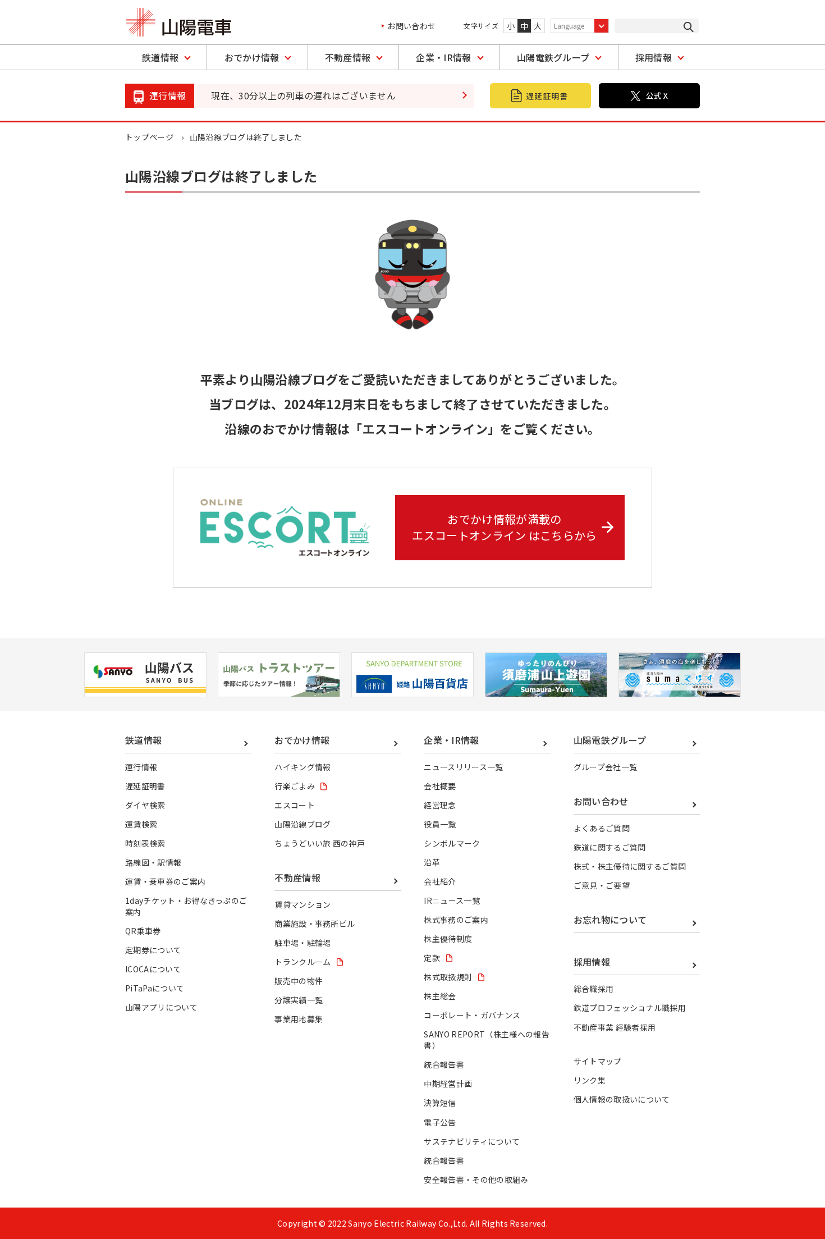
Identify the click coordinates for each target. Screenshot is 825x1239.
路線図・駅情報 (153, 862)
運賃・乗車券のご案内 (165, 881)
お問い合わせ (411, 25)
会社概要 (440, 786)
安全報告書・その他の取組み (476, 1179)
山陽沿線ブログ (302, 824)
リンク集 (590, 1080)
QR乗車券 (143, 930)
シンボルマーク (452, 843)
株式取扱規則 (448, 976)
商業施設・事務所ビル (314, 923)
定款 (432, 957)
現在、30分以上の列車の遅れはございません (303, 95)
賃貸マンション (302, 904)
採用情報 (653, 57)
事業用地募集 (298, 1019)
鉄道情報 (160, 57)
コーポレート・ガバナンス (472, 1015)
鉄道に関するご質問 (610, 847)
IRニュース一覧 (452, 900)
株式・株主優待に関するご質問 (630, 866)
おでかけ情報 (251, 57)
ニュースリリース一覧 (463, 766)
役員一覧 (440, 824)
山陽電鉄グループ (553, 57)
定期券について (153, 949)
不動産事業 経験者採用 (615, 1027)
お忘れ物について (610, 919)
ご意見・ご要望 (602, 885)
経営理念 (440, 805)
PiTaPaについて (154, 988)
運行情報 (141, 766)
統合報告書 (444, 1064)
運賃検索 (141, 824)
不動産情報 (348, 57)
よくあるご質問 (602, 828)
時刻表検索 (145, 843)
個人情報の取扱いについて (622, 1099)
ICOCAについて (153, 969)
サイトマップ (598, 1061)
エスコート (294, 805)
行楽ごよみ (294, 786)
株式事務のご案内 (456, 919)
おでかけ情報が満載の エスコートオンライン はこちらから (504, 527)
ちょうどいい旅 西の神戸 (319, 843)
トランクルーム (302, 961)
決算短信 (440, 1102)
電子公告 (440, 1122)
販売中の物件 (298, 980)
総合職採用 (594, 988)
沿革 (432, 862)
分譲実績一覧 (298, 999)
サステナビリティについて (472, 1141)
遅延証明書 (145, 786)
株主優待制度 (448, 938)
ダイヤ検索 (145, 805)
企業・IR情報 (443, 57)
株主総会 (440, 996)
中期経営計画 (448, 1083)
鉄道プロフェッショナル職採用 (630, 1007)
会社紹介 (440, 881)
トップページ (149, 137)
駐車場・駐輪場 (302, 942)
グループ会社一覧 (606, 766)
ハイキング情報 (302, 766)
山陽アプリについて (161, 1007)
